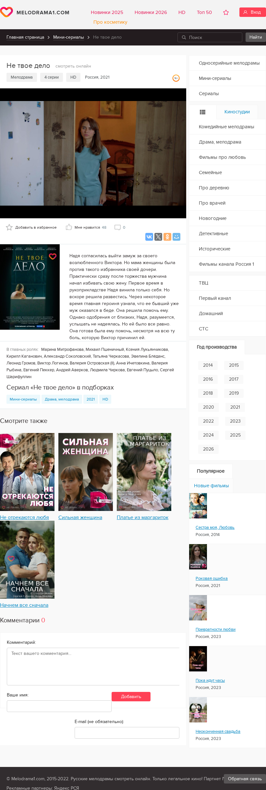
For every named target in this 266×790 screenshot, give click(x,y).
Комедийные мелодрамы (226, 127)
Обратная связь (245, 779)
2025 (235, 435)
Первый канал (215, 298)
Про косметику (109, 22)
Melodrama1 (34, 12)
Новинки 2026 (151, 12)
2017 (233, 379)
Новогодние (212, 218)
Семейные (210, 172)
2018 (208, 393)
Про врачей (212, 203)
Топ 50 (204, 12)
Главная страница (25, 37)
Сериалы (209, 93)
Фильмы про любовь (222, 157)
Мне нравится (90, 227)
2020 (208, 407)
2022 (208, 421)
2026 (208, 449)
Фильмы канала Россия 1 (226, 264)
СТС (203, 329)
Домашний (211, 313)
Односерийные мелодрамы (229, 63)
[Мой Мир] (176, 237)
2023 (235, 421)
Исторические (214, 249)
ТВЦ (203, 283)
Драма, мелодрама (62, 399)
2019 (234, 393)
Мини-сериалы (68, 37)
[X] (158, 237)
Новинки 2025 (107, 12)
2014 (208, 365)
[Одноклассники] (167, 237)
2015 (234, 365)
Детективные (213, 233)
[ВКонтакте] (149, 237)
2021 (91, 399)
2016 (208, 379)
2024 (208, 435)
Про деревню (214, 188)
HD (182, 12)
